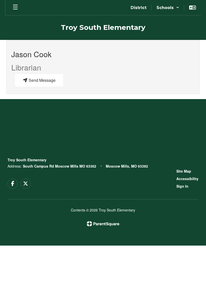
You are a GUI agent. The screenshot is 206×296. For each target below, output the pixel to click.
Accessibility (187, 178)
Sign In (182, 186)
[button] (167, 7)
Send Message (42, 80)
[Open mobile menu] (15, 7)
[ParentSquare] (103, 224)
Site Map (183, 171)
